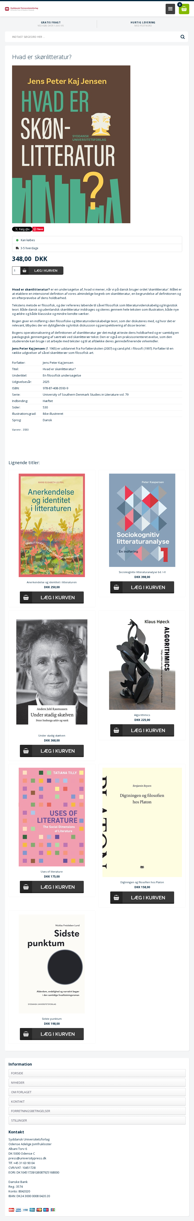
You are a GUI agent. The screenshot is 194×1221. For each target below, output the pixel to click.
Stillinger (19, 1120)
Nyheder (17, 1082)
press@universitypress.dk (27, 1158)
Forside (17, 1073)
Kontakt (18, 1101)
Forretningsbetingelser (30, 1111)
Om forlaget (21, 1092)
